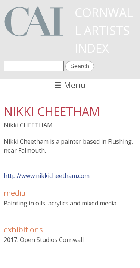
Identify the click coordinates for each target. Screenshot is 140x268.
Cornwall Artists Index (104, 30)
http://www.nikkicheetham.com (47, 176)
